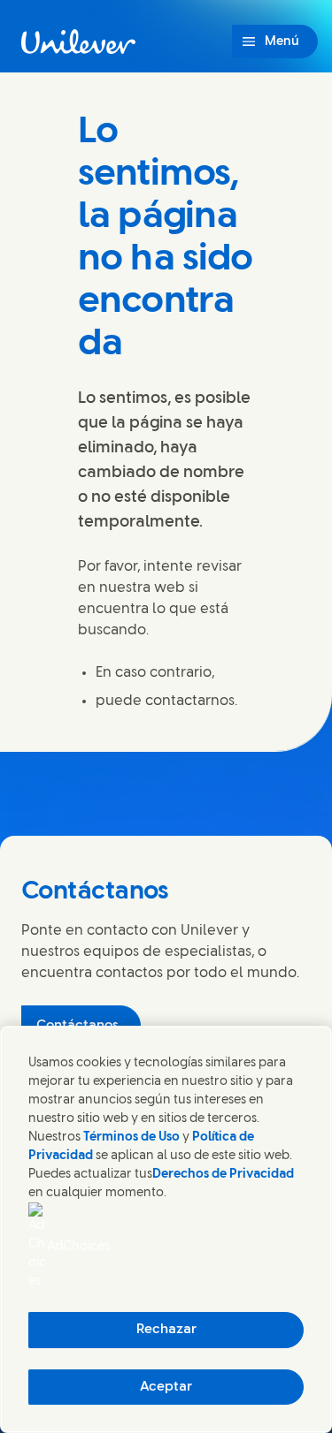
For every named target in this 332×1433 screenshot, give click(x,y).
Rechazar (166, 1330)
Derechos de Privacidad (223, 1174)
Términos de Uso (131, 1137)
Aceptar (166, 1387)
